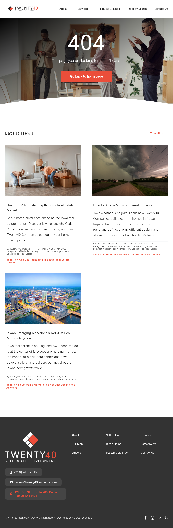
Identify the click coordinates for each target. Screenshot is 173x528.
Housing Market (57, 379)
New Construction (135, 249)
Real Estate (26, 254)
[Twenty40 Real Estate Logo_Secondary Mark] (23, 5)
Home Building (139, 246)
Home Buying (41, 379)
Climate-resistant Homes (117, 246)
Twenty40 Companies (21, 249)
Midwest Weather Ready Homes (109, 249)
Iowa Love (152, 246)
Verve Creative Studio (80, 517)
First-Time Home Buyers (51, 251)
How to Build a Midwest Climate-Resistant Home (129, 205)
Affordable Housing (28, 251)
